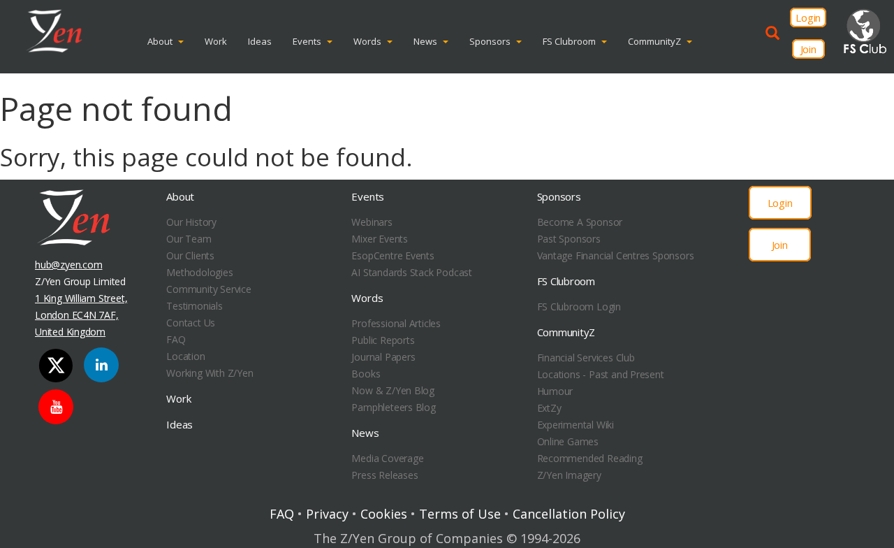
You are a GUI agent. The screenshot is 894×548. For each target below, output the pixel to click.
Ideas (260, 41)
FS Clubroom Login (579, 306)
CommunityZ (654, 41)
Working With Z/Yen (209, 373)
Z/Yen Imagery (569, 475)
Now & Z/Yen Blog (392, 390)
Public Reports (382, 340)
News (425, 41)
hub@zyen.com (68, 264)
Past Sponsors (569, 238)
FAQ (175, 339)
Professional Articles (396, 323)
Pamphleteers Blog (393, 407)
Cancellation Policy (569, 513)
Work (216, 41)
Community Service (208, 289)
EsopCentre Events (392, 255)
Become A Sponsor (580, 222)
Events (307, 41)
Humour (555, 391)
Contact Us (190, 322)
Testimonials (194, 305)
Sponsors (490, 41)
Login (808, 17)
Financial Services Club (586, 357)
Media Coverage (387, 458)
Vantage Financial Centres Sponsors (615, 255)
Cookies (383, 513)
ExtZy (549, 407)
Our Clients (190, 255)
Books (365, 373)
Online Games (568, 441)
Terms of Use (460, 513)
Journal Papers (383, 356)
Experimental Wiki (575, 424)
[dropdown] (184, 41)
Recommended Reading (590, 458)
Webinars (371, 222)
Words (367, 41)
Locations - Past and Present (600, 374)
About (160, 41)
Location (185, 356)
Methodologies (199, 272)
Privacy (327, 513)
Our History (191, 222)
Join (808, 49)
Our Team (188, 238)
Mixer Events (379, 238)
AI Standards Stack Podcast (411, 272)
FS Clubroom (569, 41)
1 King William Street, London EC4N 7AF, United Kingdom (81, 314)
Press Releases (384, 475)
